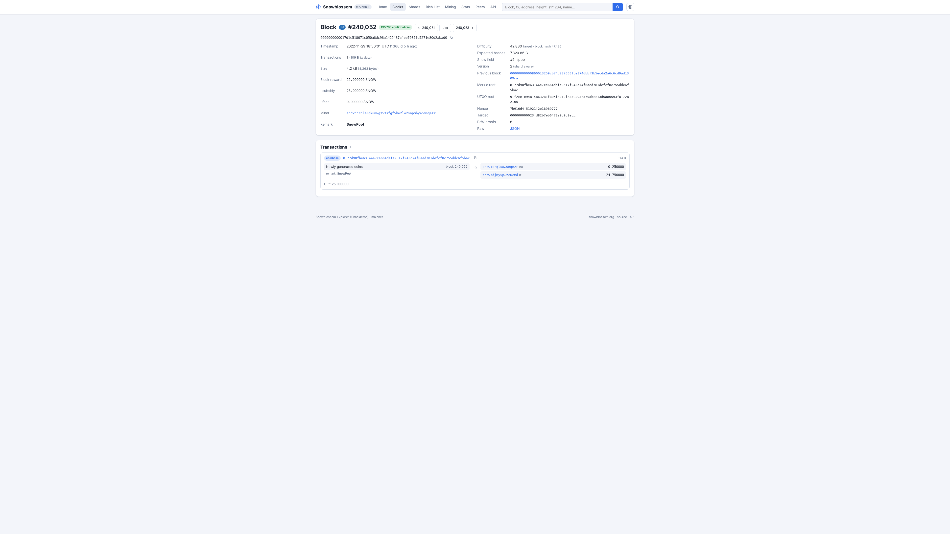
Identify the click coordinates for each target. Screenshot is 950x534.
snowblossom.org (601, 217)
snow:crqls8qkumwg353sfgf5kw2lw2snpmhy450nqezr (391, 113)
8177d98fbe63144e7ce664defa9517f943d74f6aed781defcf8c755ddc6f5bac (406, 158)
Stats (465, 7)
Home (382, 7)
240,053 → (465, 28)
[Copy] (451, 37)
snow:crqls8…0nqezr (500, 167)
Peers (480, 7)
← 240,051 (426, 28)
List (445, 28)
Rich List (433, 7)
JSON (515, 128)
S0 (342, 27)
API (493, 7)
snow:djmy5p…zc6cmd (500, 175)
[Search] (618, 7)
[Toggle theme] (630, 7)
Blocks (397, 7)
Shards (414, 7)
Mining (450, 7)
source (622, 217)
